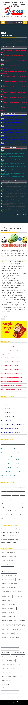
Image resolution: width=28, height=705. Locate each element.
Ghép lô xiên (5, 629)
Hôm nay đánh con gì (17, 629)
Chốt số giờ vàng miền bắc (9, 556)
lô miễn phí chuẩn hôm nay (15, 290)
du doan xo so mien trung (9, 571)
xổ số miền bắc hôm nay (8, 688)
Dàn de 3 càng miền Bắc (8, 579)
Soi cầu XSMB (5, 652)
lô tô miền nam (16, 306)
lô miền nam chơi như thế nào (13, 282)
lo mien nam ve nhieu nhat (14, 289)
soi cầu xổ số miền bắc (18, 652)
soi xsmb (17, 656)
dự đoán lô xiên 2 (6, 596)
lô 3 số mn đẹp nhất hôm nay (12, 229)
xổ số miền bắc (6, 684)
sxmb (23, 656)
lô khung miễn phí (12, 277)
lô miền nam (20, 277)
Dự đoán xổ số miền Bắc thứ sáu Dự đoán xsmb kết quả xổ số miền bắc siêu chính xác (13, 625)
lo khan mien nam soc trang (16, 273)
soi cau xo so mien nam (17, 307)
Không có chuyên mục (8, 633)
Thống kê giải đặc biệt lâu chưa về (11, 664)
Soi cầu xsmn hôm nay (15, 261)
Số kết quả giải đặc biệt (8, 660)
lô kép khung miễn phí (12, 268)
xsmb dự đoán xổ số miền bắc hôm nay (12, 676)
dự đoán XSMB (18, 596)
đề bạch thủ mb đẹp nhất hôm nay (9, 539)
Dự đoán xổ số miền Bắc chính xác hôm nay (13, 620)
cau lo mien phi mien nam (13, 263)
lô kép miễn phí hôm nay (16, 270)
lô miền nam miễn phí (13, 287)
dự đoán (20, 579)
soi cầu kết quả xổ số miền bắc (10, 649)
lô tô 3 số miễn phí (16, 302)
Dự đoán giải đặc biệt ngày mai (10, 587)
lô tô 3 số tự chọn (18, 304)
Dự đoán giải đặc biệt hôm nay (10, 583)
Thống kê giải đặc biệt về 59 (9, 668)
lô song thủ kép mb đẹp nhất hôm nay (10, 529)
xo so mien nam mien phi (18, 309)
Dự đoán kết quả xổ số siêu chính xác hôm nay (14, 592)
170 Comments (6, 311)
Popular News (18, 22)
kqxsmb (19, 633)
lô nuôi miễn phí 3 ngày (11, 296)
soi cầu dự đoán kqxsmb (17, 641)
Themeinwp (16, 702)
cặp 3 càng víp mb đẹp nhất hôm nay (10, 532)
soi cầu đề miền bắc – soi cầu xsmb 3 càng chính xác (14, 4)
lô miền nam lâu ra (9, 285)
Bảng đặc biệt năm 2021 (8, 552)
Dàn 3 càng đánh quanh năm (9, 575)
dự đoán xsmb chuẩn (7, 600)
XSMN (15, 680)
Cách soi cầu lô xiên (7, 568)
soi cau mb (5, 641)
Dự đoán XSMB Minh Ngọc (8, 608)
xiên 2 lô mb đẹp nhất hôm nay (8, 535)
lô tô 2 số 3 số (11, 297)
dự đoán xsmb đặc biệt (8, 612)
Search (3, 318)
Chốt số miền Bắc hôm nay (9, 560)
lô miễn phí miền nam (17, 292)
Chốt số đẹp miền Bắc (7, 564)
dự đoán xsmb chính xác (8, 604)
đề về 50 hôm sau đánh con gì (10, 692)
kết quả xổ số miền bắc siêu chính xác (12, 637)
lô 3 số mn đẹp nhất (13, 265)
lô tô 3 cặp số (19, 297)
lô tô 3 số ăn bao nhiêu (13, 299)
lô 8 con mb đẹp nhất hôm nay (8, 542)
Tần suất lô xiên (6, 672)
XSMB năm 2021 (6, 680)
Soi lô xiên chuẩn (6, 656)
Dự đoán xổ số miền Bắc (8, 616)
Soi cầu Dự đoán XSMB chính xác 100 (11, 645)
